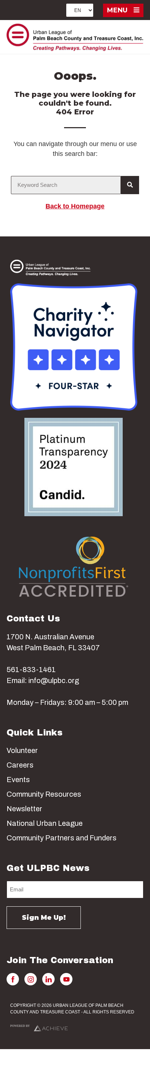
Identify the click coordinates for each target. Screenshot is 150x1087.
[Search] (130, 185)
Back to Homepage (75, 206)
